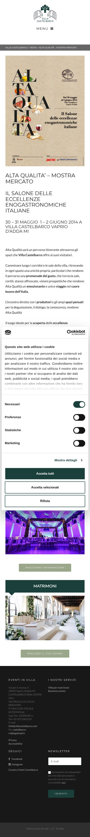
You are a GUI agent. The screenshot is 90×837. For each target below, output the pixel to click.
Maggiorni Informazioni (44, 567)
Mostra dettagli (65, 460)
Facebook (17, 758)
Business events (57, 691)
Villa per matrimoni (58, 687)
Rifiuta (45, 501)
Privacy (13, 740)
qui (63, 782)
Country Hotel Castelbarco (23, 769)
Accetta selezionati (45, 487)
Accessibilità (15, 743)
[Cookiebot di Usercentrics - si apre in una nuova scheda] (67, 332)
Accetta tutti (45, 473)
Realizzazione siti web (37, 828)
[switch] (79, 417)
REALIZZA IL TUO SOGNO (45, 653)
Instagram (17, 764)
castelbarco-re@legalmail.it (18, 731)
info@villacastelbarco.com (23, 726)
